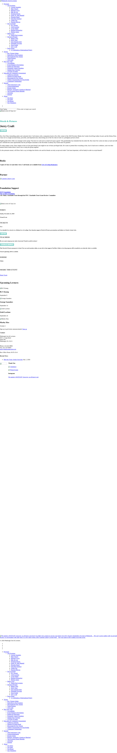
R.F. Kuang (14, 673)
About (5, 744)
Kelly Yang (14, 688)
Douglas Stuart (15, 665)
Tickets (6, 699)
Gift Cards (10, 708)
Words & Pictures (12, 685)
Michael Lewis (15, 658)
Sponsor (9, 742)
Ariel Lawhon (15, 675)
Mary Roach (14, 656)
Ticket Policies (11, 706)
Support (6, 731)
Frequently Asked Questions (15, 716)
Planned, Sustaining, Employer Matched (19, 737)
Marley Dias (14, 686)
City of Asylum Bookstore (49, 164)
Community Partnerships (14, 729)
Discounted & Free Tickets (15, 704)
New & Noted (11, 671)
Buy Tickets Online (13, 701)
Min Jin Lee (14, 660)
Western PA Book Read (14, 724)
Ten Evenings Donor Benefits (15, 739)
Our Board (10, 749)
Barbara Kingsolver (16, 678)
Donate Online (11, 736)
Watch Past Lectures (17, 683)
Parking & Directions (13, 714)
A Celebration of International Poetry (21, 698)
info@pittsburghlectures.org (8, 349)
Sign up (24, 329)
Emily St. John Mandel (17, 663)
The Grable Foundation (7, 194)
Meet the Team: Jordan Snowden (13, 359)
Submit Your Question (13, 717)
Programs (6, 652)
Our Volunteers (11, 750)
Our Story (10, 745)
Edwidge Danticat (16, 666)
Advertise (10, 741)
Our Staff (10, 747)
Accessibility (11, 711)
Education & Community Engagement (15, 721)
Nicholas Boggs (15, 661)
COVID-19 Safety (12, 719)
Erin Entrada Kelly (16, 689)
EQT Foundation (5, 192)
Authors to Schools (12, 722)
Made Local (10, 681)
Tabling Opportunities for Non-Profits (18, 727)
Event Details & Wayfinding (15, 713)
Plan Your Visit (8, 709)
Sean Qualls (14, 693)
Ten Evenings (11, 653)
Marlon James (15, 680)
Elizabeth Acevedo (16, 691)
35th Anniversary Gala (13, 732)
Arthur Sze (14, 668)
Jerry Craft (14, 694)
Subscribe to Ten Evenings (15, 703)
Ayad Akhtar (14, 676)
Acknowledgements (13, 734)
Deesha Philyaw (15, 670)
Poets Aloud (10, 696)
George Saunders (16, 655)
